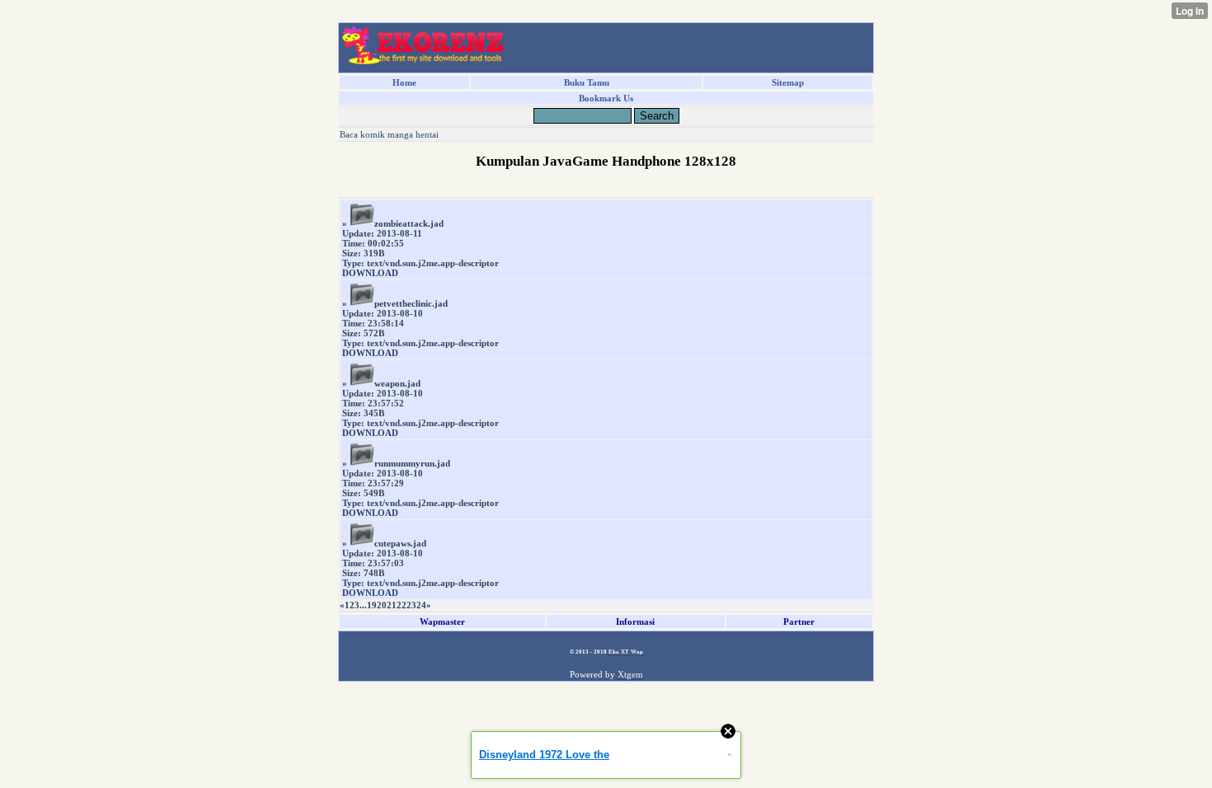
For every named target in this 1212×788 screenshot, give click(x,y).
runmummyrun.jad (412, 463)
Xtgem (630, 674)
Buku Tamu (586, 82)
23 (411, 605)
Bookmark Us (606, 98)
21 (392, 605)
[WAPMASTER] (423, 59)
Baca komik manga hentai (389, 134)
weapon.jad (397, 383)
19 (372, 605)
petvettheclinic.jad (411, 303)
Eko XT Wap (625, 651)
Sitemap (788, 82)
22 (401, 605)
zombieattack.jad (409, 223)
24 (421, 605)
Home (404, 82)
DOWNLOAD (370, 273)
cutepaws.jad (400, 543)
